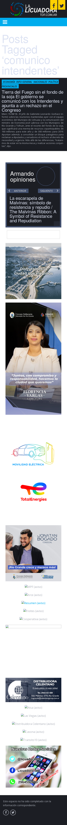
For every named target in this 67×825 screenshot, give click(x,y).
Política (53, 81)
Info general (24, 81)
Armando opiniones (22, 176)
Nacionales (40, 81)
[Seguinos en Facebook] (53, 5)
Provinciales (9, 86)
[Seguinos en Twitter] (61, 5)
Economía (9, 81)
